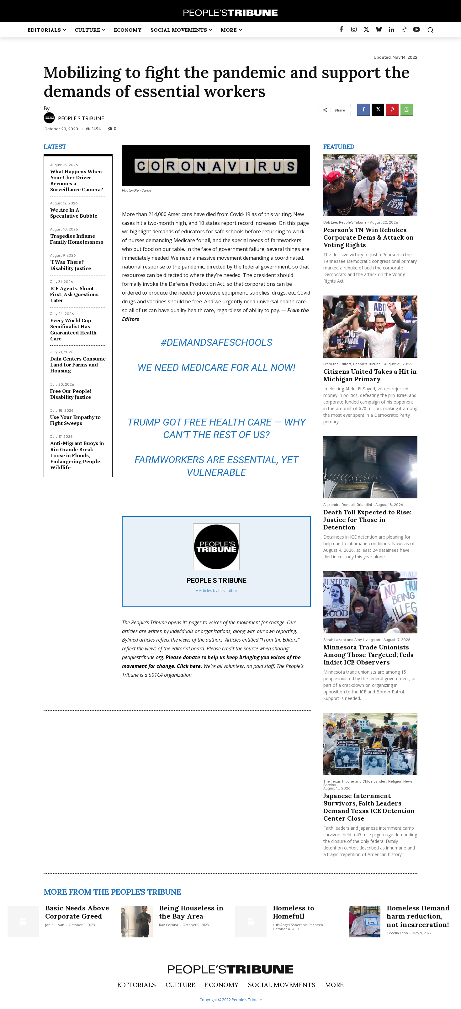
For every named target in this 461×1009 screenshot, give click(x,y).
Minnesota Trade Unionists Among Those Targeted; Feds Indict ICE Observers (368, 654)
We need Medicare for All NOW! (216, 367)
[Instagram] (353, 30)
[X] (378, 110)
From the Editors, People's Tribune (352, 364)
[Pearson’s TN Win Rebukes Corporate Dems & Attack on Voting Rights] (370, 185)
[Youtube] (416, 30)
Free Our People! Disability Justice (71, 394)
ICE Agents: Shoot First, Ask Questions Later (74, 294)
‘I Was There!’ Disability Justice (70, 264)
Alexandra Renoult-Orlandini (347, 505)
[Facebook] (341, 30)
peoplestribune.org (142, 657)
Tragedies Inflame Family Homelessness (76, 238)
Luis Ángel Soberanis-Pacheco (298, 924)
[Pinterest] (392, 110)
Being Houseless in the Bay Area (191, 911)
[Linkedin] (391, 30)
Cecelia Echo (397, 932)
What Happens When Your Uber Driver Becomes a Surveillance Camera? (76, 180)
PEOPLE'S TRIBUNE (81, 118)
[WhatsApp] (406, 110)
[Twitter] (366, 30)
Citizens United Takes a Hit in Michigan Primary (370, 375)
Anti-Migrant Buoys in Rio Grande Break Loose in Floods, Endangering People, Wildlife (77, 455)
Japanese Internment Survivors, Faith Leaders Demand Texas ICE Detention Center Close (369, 807)
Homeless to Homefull (293, 911)
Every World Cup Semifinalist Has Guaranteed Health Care (73, 329)
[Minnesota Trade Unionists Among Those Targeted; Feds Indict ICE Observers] (370, 602)
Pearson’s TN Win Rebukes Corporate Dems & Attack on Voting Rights (368, 237)
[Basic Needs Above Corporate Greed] (23, 921)
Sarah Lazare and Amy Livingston (351, 640)
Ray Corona (168, 924)
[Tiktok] (404, 30)
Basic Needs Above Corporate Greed (77, 911)
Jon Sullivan (54, 924)
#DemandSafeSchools (216, 342)
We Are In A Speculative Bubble (73, 212)
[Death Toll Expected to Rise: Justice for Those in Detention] (370, 467)
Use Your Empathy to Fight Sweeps (75, 420)
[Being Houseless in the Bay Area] (137, 921)
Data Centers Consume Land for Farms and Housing (78, 364)
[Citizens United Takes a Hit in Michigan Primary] (370, 327)
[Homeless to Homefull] (251, 921)
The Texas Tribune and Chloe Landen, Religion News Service (367, 783)
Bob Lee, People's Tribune (345, 222)
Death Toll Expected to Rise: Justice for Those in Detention (367, 519)
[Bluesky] (379, 30)
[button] (430, 29)
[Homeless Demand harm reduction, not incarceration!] (364, 921)
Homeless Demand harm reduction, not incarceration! (418, 916)
